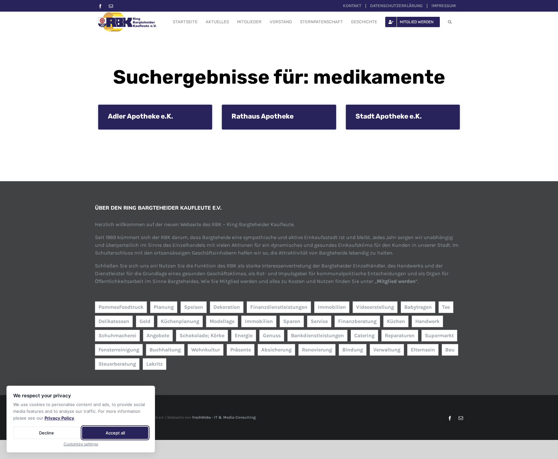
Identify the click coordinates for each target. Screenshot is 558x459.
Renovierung (317, 350)
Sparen (291, 321)
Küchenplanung (180, 321)
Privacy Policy (59, 418)
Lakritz (154, 364)
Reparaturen (400, 335)
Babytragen (418, 307)
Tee (446, 307)
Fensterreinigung (118, 350)
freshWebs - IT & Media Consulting (224, 417)
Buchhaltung (165, 350)
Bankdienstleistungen (317, 335)
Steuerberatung (117, 364)
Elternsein (423, 350)
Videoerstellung (375, 307)
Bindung (352, 350)
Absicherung (276, 350)
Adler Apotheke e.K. (140, 116)
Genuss (272, 335)
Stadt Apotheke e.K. (389, 116)
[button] (450, 22)
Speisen (193, 307)
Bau (450, 350)
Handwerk (427, 321)
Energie (244, 335)
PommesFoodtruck (120, 307)
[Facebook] (100, 6)
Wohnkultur (205, 350)
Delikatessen (113, 321)
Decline (46, 432)
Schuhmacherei (117, 335)
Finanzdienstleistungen (278, 307)
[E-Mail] (111, 6)
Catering (364, 335)
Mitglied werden (396, 281)
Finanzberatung (357, 321)
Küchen (396, 321)
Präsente (240, 350)
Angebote (158, 335)
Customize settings (81, 444)
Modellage (222, 321)
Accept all (115, 432)
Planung (164, 307)
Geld (145, 321)
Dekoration (226, 307)
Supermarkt (439, 335)
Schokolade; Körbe (202, 335)
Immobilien (332, 307)
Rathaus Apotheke (263, 116)
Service (319, 321)
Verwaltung (386, 350)
